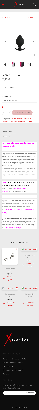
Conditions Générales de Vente (14, 359)
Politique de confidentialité (13, 370)
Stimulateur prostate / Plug (21, 121)
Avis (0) (6, 137)
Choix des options (30, 304)
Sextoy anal (6, 121)
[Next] (33, 40)
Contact (6, 374)
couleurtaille (8, 96)
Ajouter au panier (22, 112)
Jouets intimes (16, 119)
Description (8, 131)
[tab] (19, 131)
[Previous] (5, 40)
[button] (2, 107)
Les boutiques (8, 366)
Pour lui (32, 119)
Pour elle (25, 119)
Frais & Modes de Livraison (13, 363)
